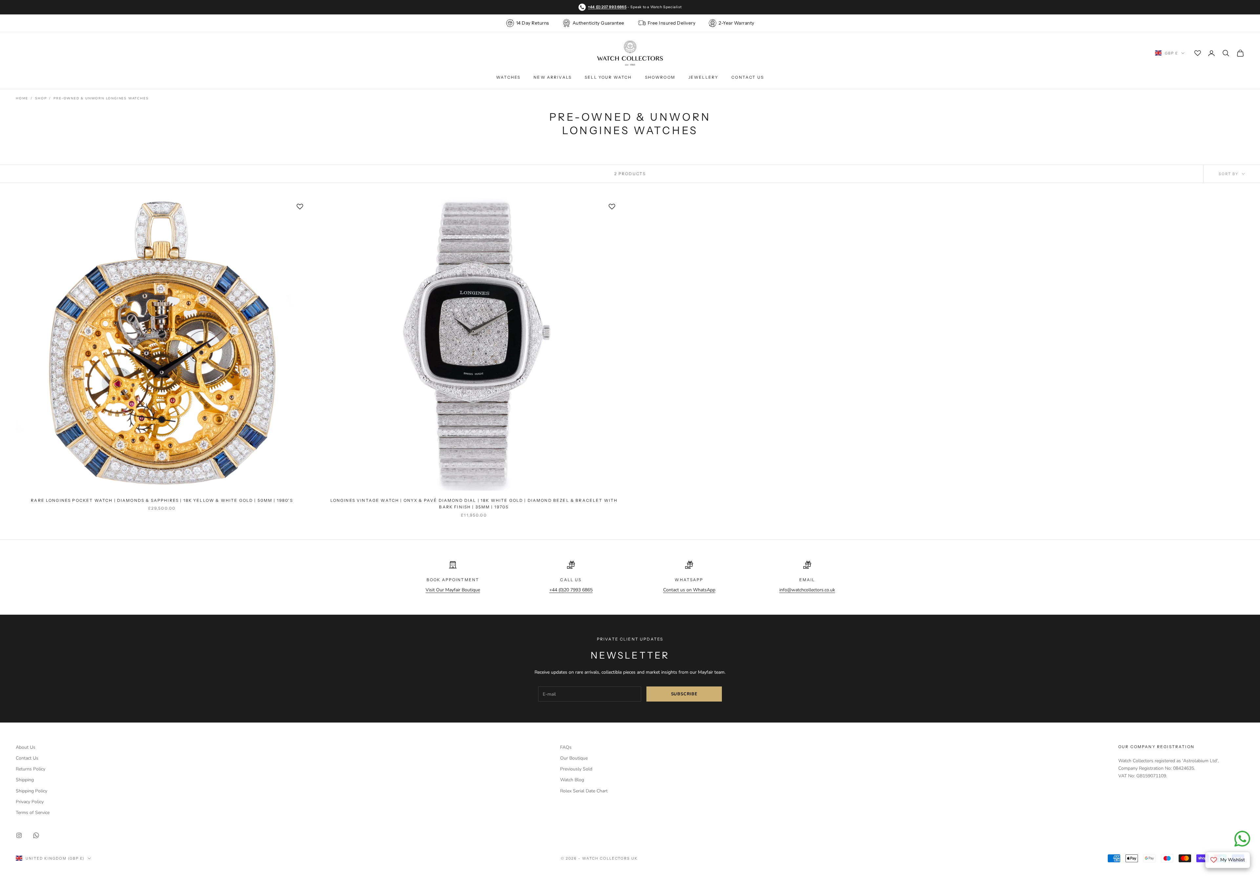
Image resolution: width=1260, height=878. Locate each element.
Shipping (25, 780)
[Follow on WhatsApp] (36, 835)
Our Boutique (574, 758)
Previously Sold (576, 769)
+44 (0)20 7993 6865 (571, 590)
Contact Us (747, 77)
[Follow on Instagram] (19, 835)
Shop (41, 98)
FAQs (566, 747)
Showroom (660, 77)
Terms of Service (33, 812)
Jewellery (703, 77)
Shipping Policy (31, 791)
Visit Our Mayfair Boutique (453, 590)
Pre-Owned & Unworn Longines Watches (100, 98)
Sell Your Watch (608, 77)
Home (22, 98)
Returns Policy (30, 769)
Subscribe (684, 694)
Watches (508, 77)
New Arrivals (553, 77)
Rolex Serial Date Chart (584, 791)
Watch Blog (572, 780)
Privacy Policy (30, 802)
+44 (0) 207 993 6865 (607, 7)
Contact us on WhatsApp (689, 590)
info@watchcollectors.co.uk (807, 590)
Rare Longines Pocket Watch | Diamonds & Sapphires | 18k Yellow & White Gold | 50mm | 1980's (162, 500)
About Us (25, 747)
